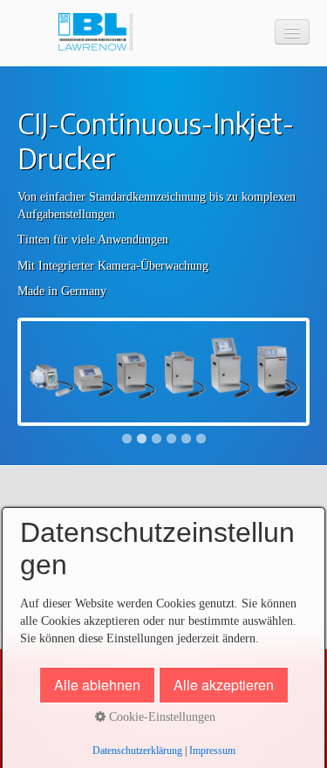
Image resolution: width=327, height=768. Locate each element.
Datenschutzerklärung (137, 751)
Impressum (212, 751)
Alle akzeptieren (224, 685)
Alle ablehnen (97, 685)
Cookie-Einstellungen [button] (160, 716)
